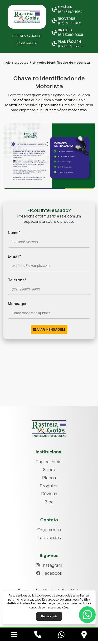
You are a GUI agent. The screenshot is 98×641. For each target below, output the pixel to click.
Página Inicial (49, 461)
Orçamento (49, 529)
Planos (49, 477)
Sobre (49, 469)
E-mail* (14, 256)
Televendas (49, 537)
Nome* (14, 232)
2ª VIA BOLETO (27, 42)
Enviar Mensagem (49, 329)
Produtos (22, 62)
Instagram (52, 565)
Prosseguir (49, 616)
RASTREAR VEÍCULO (26, 35)
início (7, 62)
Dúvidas (49, 493)
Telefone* (17, 280)
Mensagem (18, 303)
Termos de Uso (41, 603)
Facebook (52, 573)
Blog (49, 502)
